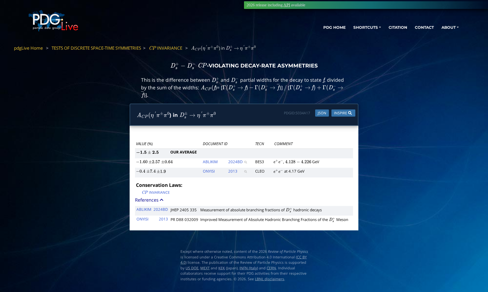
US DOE (192, 268)
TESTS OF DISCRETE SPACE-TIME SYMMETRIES (96, 48)
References (147, 200)
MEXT (205, 268)
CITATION (398, 27)
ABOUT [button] (448, 27)
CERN (271, 268)
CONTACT (424, 27)
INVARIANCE (165, 48)
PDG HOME (334, 27)
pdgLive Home (28, 48)
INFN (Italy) (248, 268)
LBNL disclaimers (269, 279)
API (286, 5)
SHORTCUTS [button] (365, 27)
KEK (221, 268)
